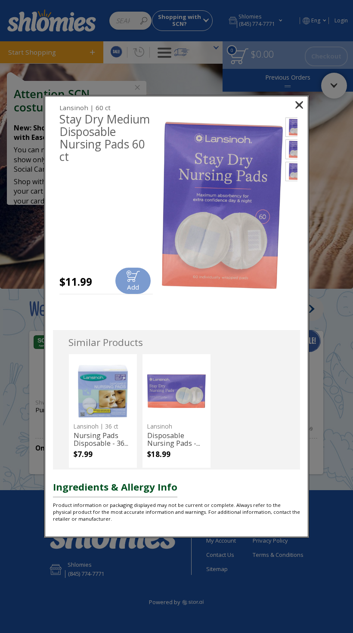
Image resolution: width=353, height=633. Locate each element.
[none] (102, 411)
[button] (222, 205)
